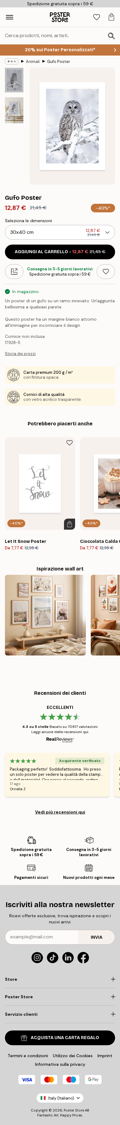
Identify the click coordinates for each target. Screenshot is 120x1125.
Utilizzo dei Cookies (73, 1055)
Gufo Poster (58, 61)
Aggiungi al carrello (60, 251)
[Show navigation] (9, 17)
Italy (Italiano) (61, 1098)
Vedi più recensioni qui (60, 812)
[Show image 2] (14, 110)
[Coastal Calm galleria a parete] (45, 615)
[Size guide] (14, 271)
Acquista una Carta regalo (65, 1037)
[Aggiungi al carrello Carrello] (69, 524)
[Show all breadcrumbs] (11, 61)
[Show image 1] (14, 80)
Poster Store (74, 1110)
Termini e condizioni (28, 1055)
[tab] (96, 17)
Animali (33, 61)
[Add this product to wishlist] (106, 271)
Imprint (105, 1055)
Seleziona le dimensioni (28, 220)
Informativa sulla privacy (60, 1064)
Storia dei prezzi (20, 353)
